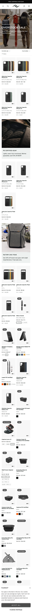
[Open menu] (3, 6)
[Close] (30, 588)
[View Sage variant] (19, 354)
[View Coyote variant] (7, 384)
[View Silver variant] (22, 514)
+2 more (13, 384)
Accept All (16, 605)
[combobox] (26, 51)
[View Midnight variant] (22, 354)
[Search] (7, 6)
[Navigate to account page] (24, 6)
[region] (16, 599)
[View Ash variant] (10, 384)
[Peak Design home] (16, 6)
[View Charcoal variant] (17, 354)
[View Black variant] (5, 384)
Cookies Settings (16, 610)
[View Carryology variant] (2, 384)
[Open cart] (29, 6)
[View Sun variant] (24, 354)
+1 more (28, 354)
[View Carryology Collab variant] (17, 514)
